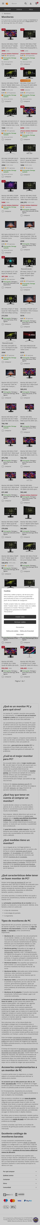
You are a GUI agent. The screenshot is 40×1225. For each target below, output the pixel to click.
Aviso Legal (20, 634)
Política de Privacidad (27, 631)
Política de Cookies (12, 631)
